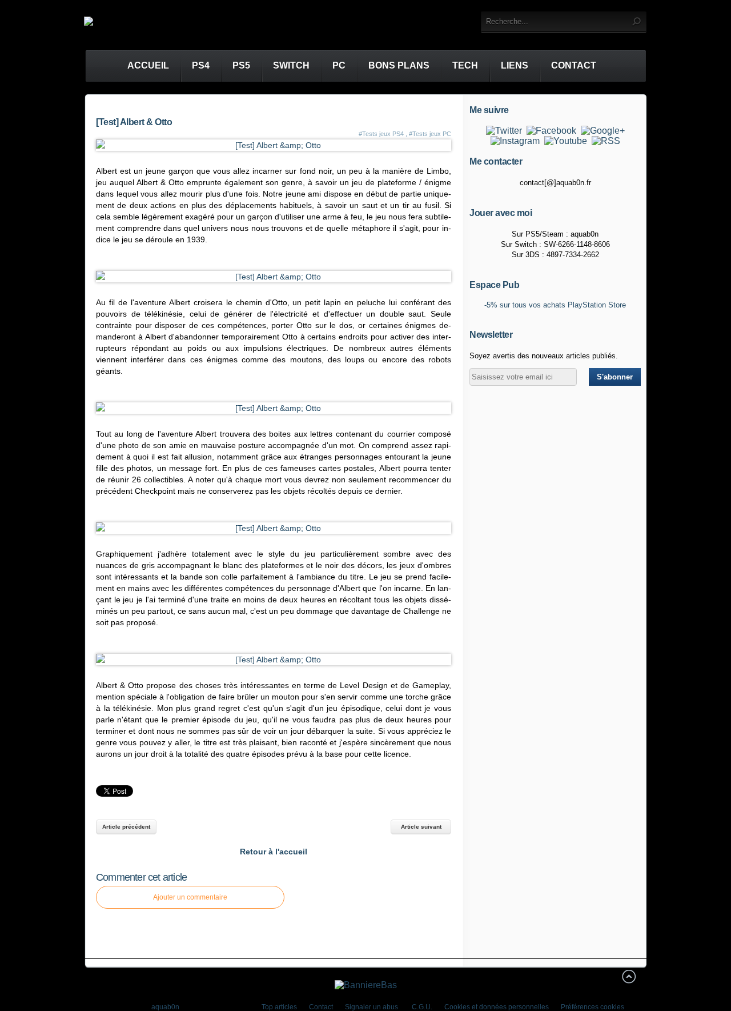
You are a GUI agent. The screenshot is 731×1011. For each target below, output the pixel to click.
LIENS (514, 65)
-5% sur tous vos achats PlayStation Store (555, 305)
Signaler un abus (372, 1007)
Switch (291, 65)
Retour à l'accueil (273, 851)
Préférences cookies (592, 1007)
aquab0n (165, 1007)
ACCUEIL (138, 65)
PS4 (201, 65)
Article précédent (126, 827)
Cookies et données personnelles (496, 1007)
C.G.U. (422, 1007)
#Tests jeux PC (430, 133)
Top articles (279, 1007)
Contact (573, 65)
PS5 (241, 65)
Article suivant (421, 827)
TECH (465, 65)
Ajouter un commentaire (190, 897)
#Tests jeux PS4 (381, 133)
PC (339, 65)
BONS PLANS (398, 65)
